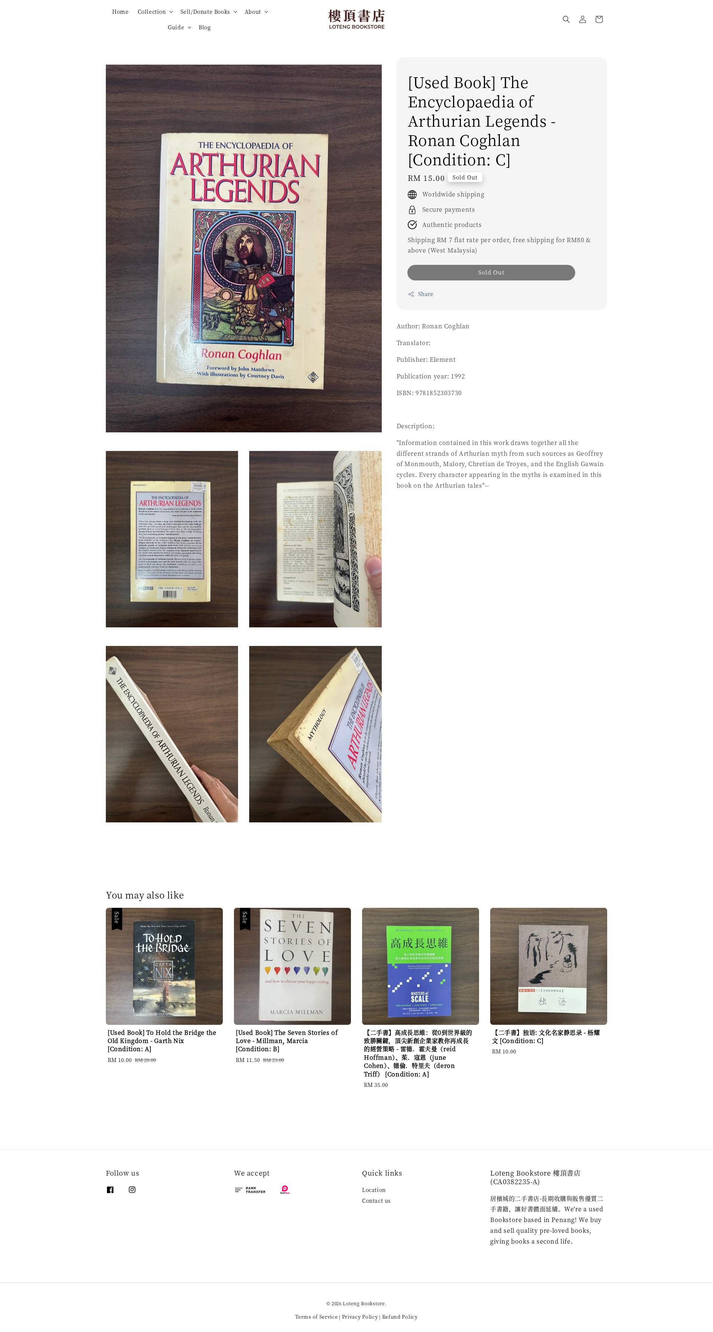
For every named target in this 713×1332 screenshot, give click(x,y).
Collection (152, 11)
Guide (176, 27)
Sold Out (491, 272)
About (253, 11)
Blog (205, 27)
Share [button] (426, 294)
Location (374, 1189)
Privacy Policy (360, 1316)
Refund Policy (400, 1316)
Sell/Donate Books (205, 11)
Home (120, 11)
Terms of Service (316, 1316)
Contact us (376, 1200)
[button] (566, 19)
